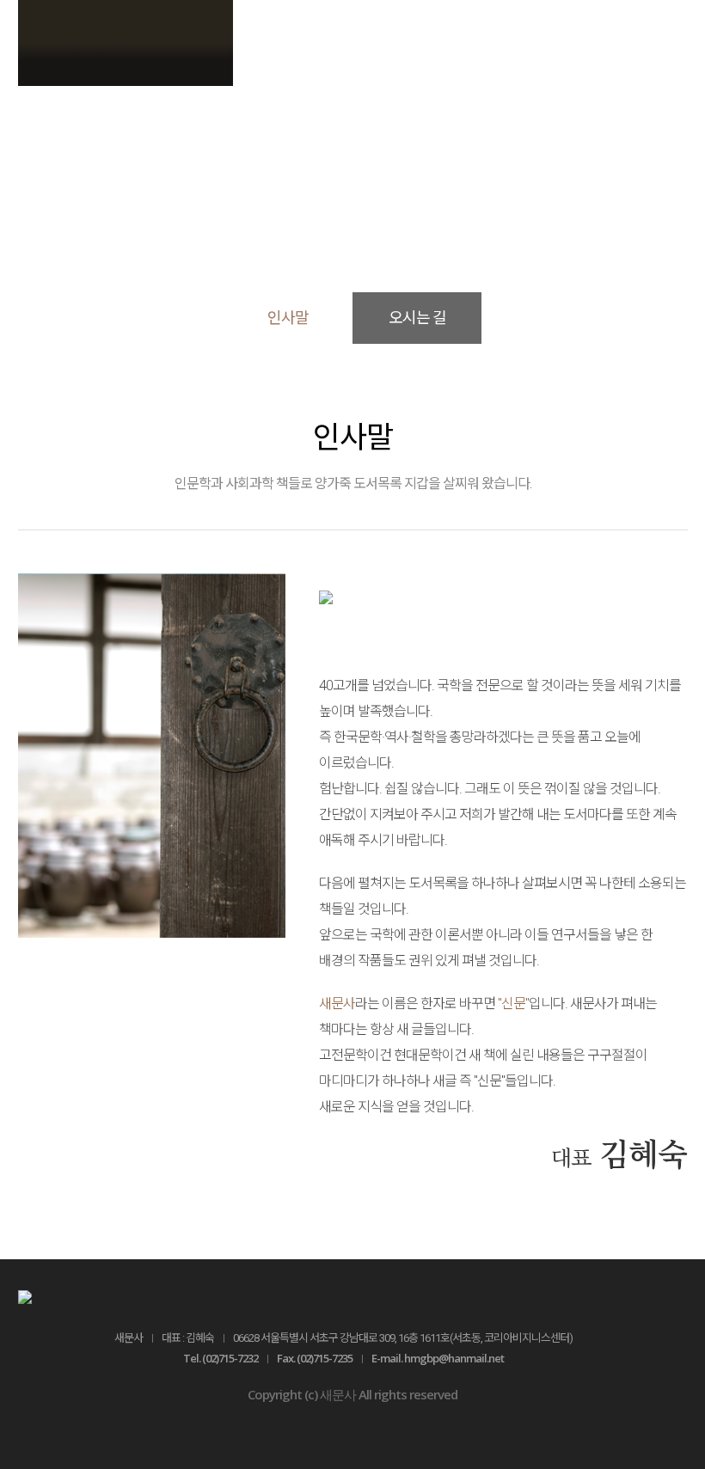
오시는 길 (417, 318)
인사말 (426, 206)
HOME (279, 206)
